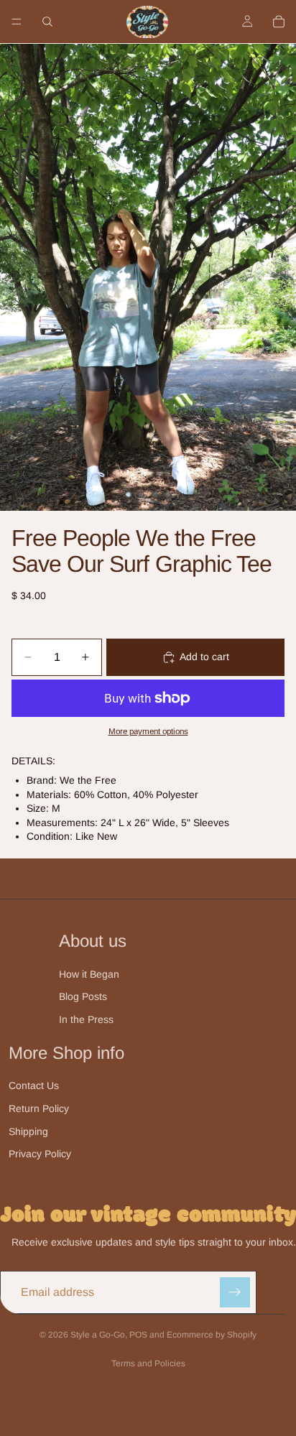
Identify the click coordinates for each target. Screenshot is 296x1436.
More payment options (148, 731)
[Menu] (16, 21)
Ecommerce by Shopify (211, 1335)
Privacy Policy (40, 1153)
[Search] (47, 21)
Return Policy (39, 1108)
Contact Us (34, 1085)
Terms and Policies (148, 1363)
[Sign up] (235, 1292)
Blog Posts (83, 996)
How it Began (89, 974)
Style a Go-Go (97, 1335)
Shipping (28, 1131)
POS (138, 1335)
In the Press (86, 1019)
